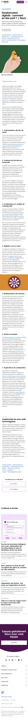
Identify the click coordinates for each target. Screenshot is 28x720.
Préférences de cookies (7, 703)
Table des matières (7, 75)
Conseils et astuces (11, 40)
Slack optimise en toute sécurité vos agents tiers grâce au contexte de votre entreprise (13, 567)
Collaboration (6, 9)
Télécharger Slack (5, 696)
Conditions (13, 700)
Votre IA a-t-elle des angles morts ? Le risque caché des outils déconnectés (14, 603)
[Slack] (5, 2)
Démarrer (20, 2)
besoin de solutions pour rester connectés (14, 376)
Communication (6, 34)
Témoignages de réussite (14, 471)
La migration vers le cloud (14, 256)
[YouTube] (18, 660)
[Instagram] (9, 660)
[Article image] (14, 527)
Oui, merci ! (14, 483)
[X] (15, 660)
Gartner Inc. (5, 100)
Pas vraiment (14, 489)
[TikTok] (22, 660)
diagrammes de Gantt (17, 351)
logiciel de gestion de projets (12, 337)
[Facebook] (12, 660)
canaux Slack (18, 392)
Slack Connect (6, 399)
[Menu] (26, 2)
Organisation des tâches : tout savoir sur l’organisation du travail (13, 584)
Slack (3, 387)
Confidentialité (5, 700)
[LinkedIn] (6, 660)
